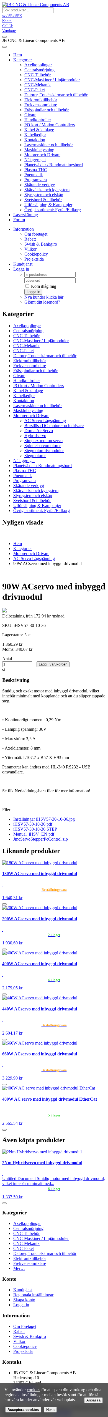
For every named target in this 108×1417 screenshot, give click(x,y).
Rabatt (30, 239)
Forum (19, 219)
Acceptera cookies (23, 1410)
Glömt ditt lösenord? (42, 302)
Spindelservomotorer (42, 445)
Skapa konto (24, 1299)
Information (23, 229)
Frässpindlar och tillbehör (46, 109)
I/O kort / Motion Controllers (49, 124)
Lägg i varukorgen (53, 664)
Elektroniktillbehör (40, 99)
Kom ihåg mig (43, 286)
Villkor (30, 249)
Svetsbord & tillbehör (43, 199)
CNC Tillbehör (37, 74)
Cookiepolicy (36, 254)
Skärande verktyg (39, 184)
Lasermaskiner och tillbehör (48, 144)
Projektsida (34, 259)
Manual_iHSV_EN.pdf (33, 834)
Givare (30, 114)
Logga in (21, 269)
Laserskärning (25, 214)
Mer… (19, 1268)
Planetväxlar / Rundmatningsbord (53, 164)
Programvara (35, 179)
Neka (50, 1410)
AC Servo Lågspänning (45, 420)
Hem (17, 543)
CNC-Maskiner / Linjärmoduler (52, 79)
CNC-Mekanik (37, 84)
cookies (33, 1389)
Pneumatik (33, 174)
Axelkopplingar (38, 64)
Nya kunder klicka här (43, 297)
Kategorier (22, 59)
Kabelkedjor (35, 134)
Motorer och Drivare (42, 154)
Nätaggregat (35, 159)
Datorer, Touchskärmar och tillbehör (56, 94)
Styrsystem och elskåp (43, 194)
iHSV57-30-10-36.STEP (35, 829)
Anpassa (93, 1400)
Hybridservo (35, 435)
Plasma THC (35, 169)
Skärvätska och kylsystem (47, 189)
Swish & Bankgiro (40, 244)
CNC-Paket (34, 89)
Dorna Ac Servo (38, 430)
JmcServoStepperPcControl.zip (40, 839)
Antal (7, 658)
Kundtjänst (22, 264)
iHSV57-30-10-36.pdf (32, 824)
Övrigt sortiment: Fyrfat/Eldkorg (52, 209)
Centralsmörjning (39, 69)
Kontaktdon (34, 139)
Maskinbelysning (39, 149)
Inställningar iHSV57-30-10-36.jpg (44, 819)
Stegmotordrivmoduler (44, 450)
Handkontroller (37, 119)
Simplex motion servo (43, 440)
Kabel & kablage (39, 129)
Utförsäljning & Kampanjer (48, 204)
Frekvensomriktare (40, 104)
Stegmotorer (35, 455)
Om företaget (35, 234)
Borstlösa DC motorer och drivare (54, 425)
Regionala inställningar (33, 1294)
